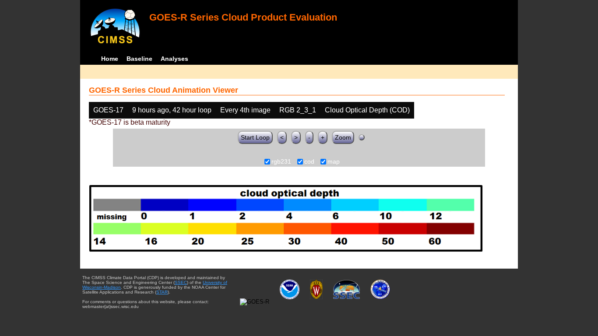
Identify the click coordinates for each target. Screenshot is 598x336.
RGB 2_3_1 (297, 110)
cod (309, 161)
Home (109, 58)
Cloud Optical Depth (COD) (367, 110)
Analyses (174, 58)
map (333, 161)
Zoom (343, 137)
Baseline (139, 58)
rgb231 (281, 161)
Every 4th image (245, 110)
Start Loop (255, 137)
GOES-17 (108, 110)
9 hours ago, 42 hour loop (171, 110)
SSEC (181, 282)
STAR (162, 292)
